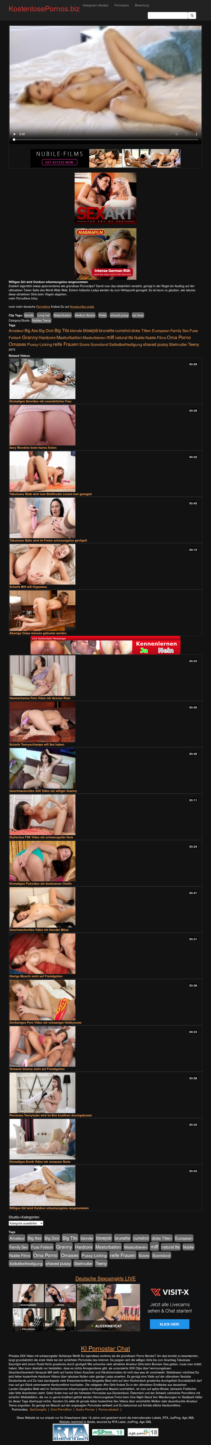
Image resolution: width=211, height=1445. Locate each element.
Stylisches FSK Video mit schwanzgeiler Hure (41, 837)
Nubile (139, 337)
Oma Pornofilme (61, 1409)
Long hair (44, 315)
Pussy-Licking (39, 344)
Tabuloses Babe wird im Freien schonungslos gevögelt (48, 540)
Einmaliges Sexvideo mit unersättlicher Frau (40, 401)
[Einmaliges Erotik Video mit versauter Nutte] (105, 1139)
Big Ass (31, 330)
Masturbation (62, 315)
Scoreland (99, 344)
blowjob (90, 330)
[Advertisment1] (105, 198)
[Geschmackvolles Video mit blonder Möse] (105, 907)
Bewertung (142, 5)
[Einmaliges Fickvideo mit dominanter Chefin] (105, 861)
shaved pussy (119, 315)
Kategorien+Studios (95, 5)
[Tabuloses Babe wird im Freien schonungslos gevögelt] (105, 518)
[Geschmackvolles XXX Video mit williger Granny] (105, 768)
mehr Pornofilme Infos (23, 298)
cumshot (122, 330)
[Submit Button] (192, 15)
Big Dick (46, 330)
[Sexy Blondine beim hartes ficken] (105, 425)
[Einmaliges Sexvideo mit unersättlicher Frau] (105, 378)
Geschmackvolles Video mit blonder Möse (39, 930)
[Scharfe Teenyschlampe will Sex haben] (105, 722)
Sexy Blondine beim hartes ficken (33, 447)
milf (110, 337)
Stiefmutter (178, 344)
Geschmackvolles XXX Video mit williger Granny (43, 791)
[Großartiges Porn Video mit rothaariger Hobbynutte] (105, 1000)
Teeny (193, 344)
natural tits (124, 337)
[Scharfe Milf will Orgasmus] (105, 564)
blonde (29, 315)
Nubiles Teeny (41, 320)
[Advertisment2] (105, 254)
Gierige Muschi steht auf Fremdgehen (36, 976)
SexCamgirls (38, 1409)
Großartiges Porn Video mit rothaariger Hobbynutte (45, 1022)
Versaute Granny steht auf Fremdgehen (37, 1069)
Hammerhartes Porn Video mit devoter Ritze (39, 698)
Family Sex (179, 330)
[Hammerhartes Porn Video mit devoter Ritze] (105, 675)
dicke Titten (141, 330)
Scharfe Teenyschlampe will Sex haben (36, 744)
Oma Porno (179, 337)
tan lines (137, 315)
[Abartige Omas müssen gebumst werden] (105, 610)
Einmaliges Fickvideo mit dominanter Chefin (40, 883)
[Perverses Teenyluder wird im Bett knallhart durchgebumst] (105, 1093)
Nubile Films (155, 337)
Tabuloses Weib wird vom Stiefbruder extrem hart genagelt (50, 494)
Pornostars (122, 5)
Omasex (17, 343)
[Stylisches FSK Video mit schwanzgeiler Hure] (105, 814)
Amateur (16, 330)
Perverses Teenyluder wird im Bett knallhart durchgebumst (50, 1115)
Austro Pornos (85, 1409)
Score (84, 344)
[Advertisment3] (105, 645)
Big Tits (61, 330)
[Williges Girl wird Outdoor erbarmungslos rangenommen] (105, 1185)
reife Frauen (66, 344)
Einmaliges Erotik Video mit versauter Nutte (39, 1162)
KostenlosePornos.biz (44, 8)
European (161, 330)
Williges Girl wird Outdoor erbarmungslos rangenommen (49, 1208)
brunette (106, 330)
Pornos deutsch (108, 1409)
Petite (102, 315)
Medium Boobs (85, 315)
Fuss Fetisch (42, 1247)
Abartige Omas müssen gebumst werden (38, 633)
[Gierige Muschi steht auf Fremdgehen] (105, 953)
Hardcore (47, 337)
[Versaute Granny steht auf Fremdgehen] (105, 1046)
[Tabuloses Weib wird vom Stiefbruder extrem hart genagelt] (105, 471)
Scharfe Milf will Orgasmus (28, 587)
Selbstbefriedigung (125, 344)
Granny (30, 337)
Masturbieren (94, 337)
